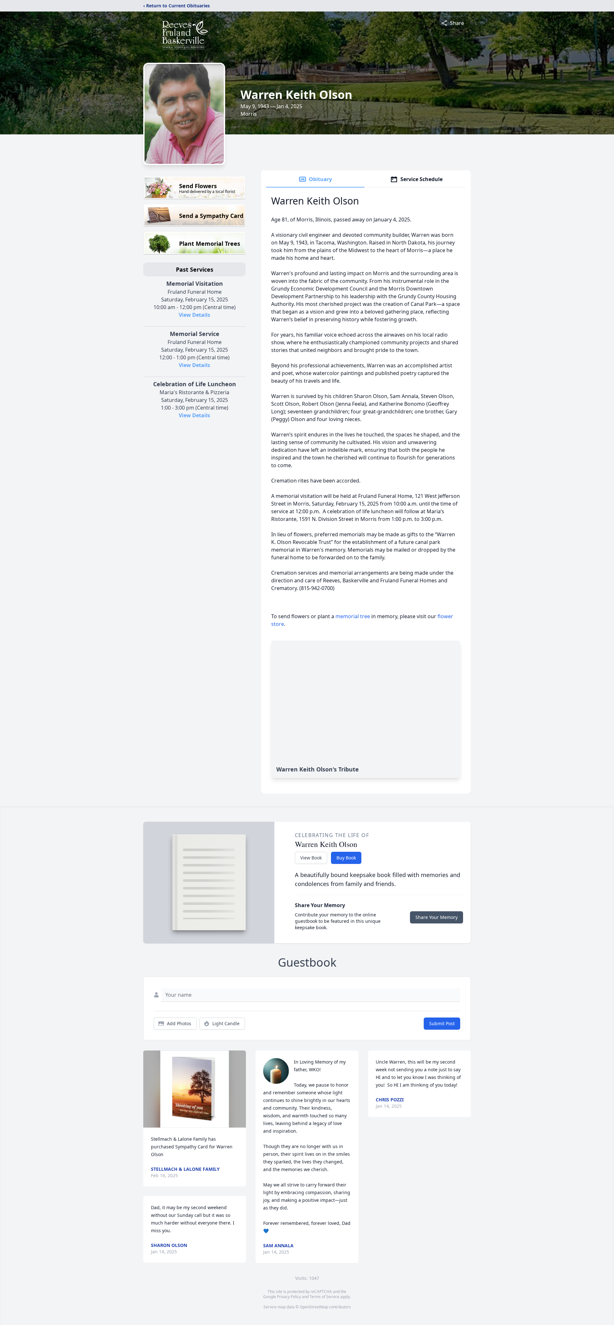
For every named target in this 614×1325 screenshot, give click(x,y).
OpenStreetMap (314, 1307)
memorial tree (352, 616)
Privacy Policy (289, 1296)
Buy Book (346, 858)
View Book (311, 858)
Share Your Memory (436, 917)
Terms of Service (324, 1296)
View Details (194, 314)
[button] (194, 1089)
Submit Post (442, 1023)
